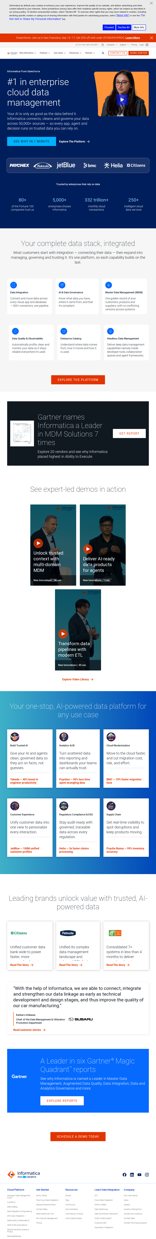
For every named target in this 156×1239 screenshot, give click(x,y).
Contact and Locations (133, 1214)
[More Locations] (102, 45)
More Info (139, 27)
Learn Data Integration (107, 1189)
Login (141, 45)
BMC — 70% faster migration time (123, 781)
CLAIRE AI (11, 1202)
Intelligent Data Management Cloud (18, 1197)
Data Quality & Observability (18, 1220)
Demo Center (41, 1196)
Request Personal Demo (46, 1205)
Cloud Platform (15, 1189)
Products (43, 53)
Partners (88, 53)
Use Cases (58, 53)
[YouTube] (139, 1175)
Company (111, 45)
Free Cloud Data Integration (47, 1200)
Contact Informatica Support (135, 1223)
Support (123, 45)
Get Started (42, 1189)
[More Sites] (147, 45)
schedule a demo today (78, 1136)
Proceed (109, 27)
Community (70, 1205)
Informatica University (74, 1214)
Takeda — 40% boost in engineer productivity (24, 781)
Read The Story (19, 964)
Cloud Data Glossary (74, 1218)
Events (68, 1196)
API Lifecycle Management (47, 1218)
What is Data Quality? (103, 1218)
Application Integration (104, 1227)
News (126, 1200)
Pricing (134, 45)
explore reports (62, 1101)
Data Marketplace (14, 1236)
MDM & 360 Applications (17, 1225)
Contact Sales (41, 1209)
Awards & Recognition (133, 1209)
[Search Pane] (103, 53)
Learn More (133, 37)
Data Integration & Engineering (19, 1211)
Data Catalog (12, 1207)
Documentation (72, 1209)
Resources (74, 53)
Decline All (123, 27)
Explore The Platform (72, 141)
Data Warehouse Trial (44, 1214)
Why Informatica (26, 53)
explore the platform (78, 380)
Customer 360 (100, 1223)
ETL (96, 1196)
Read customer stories (27, 1029)
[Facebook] (124, 1175)
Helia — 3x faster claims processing (74, 850)
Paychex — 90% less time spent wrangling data (74, 781)
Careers (127, 1205)
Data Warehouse (101, 1209)
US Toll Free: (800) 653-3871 (87, 45)
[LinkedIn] (132, 1175)
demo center (138, 53)
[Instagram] (147, 1175)
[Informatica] (12, 53)
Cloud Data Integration (104, 1200)
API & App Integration (16, 1216)
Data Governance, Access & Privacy (18, 1231)
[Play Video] (121, 93)
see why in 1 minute (32, 141)
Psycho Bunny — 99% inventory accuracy (125, 850)
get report (129, 433)
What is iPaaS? (100, 1205)
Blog (67, 1200)
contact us (117, 53)
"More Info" (122, 15)
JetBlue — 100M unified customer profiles (24, 850)
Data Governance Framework (106, 1214)
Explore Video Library (75, 679)
